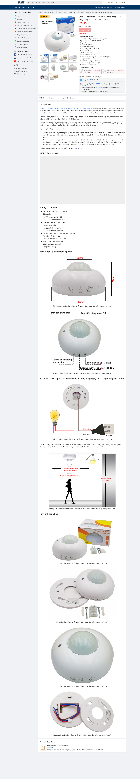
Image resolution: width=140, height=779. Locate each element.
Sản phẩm (25, 7)
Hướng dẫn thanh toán (21, 71)
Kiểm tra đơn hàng (19, 74)
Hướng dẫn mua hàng (20, 68)
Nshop (40, 12)
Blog (32, 7)
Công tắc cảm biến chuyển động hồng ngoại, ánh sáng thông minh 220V (66, 108)
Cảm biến (47, 12)
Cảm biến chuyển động (58, 12)
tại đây (80, 148)
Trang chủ (17, 7)
